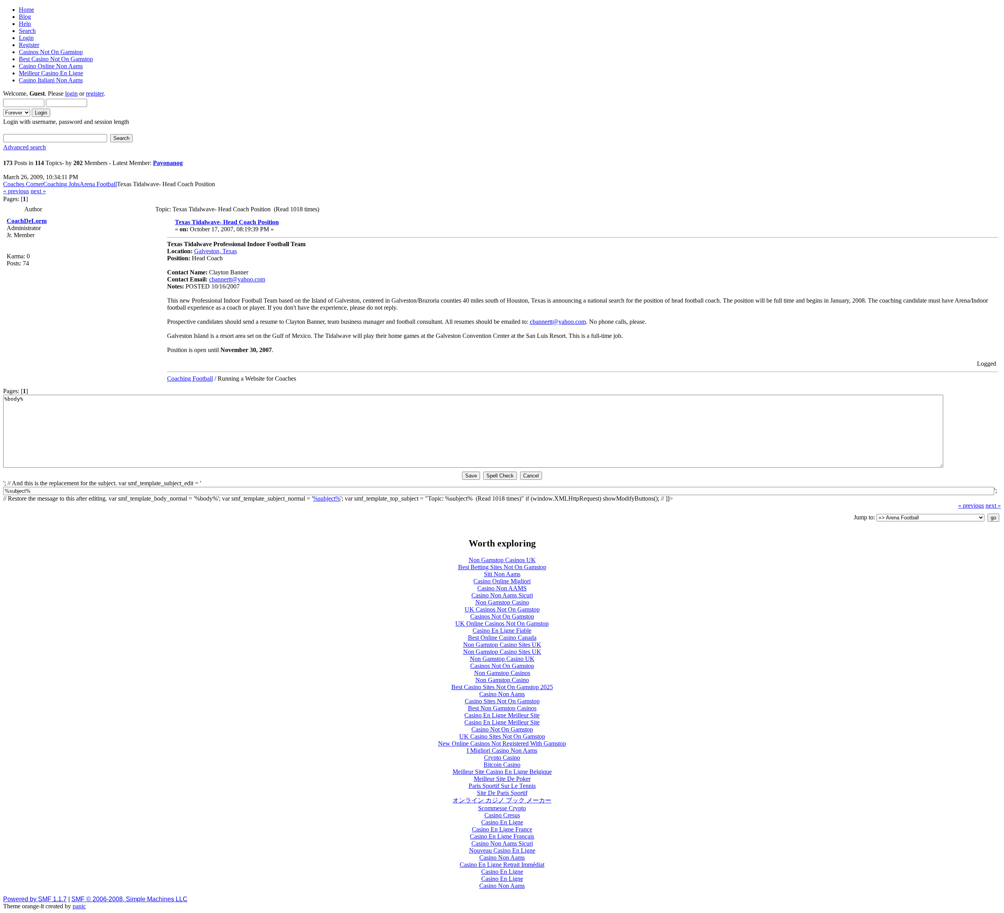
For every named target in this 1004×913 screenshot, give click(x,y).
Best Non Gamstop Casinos (502, 708)
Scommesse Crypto (502, 808)
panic (79, 906)
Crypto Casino (502, 757)
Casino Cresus (502, 815)
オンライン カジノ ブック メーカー (502, 800)
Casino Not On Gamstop (502, 729)
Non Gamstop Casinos (502, 673)
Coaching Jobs (61, 184)
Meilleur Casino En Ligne (51, 73)
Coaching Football (190, 378)
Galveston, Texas (215, 251)
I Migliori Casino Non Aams (502, 750)
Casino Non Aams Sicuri (502, 595)
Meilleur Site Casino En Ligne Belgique (502, 771)
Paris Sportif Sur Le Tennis (502, 785)
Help (25, 23)
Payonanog (168, 163)
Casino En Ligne (502, 822)
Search (27, 30)
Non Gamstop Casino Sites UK (502, 644)
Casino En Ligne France (502, 829)
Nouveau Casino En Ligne (502, 850)
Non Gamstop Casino (502, 602)
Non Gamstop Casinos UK (502, 560)
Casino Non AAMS (502, 588)
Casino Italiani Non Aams (51, 80)
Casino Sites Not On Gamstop (502, 701)
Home (26, 9)
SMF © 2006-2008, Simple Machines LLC (129, 899)
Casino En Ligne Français (502, 836)
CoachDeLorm (27, 221)
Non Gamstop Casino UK (502, 658)
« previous (16, 191)
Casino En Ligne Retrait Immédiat (502, 864)
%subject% (326, 498)
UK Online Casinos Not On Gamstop (502, 623)
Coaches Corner (23, 184)
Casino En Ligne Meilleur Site (502, 715)
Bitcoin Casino (502, 764)
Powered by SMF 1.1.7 (35, 899)
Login (26, 37)
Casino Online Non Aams (51, 66)
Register (29, 45)
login (71, 93)
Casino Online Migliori (502, 581)
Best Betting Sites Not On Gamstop (502, 567)
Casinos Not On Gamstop (51, 52)
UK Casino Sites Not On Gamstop (502, 736)
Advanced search (24, 147)
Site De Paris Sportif (502, 793)
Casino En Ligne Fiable (502, 630)
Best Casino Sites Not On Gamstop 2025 (502, 687)
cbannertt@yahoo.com (237, 279)
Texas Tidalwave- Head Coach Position (227, 222)
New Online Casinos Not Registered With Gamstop (502, 743)
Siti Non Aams (502, 574)
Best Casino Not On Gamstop (56, 59)
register (95, 93)
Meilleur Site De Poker (502, 778)
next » (38, 191)
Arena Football (98, 184)
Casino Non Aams (502, 694)
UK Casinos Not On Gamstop (502, 609)
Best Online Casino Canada (502, 637)
